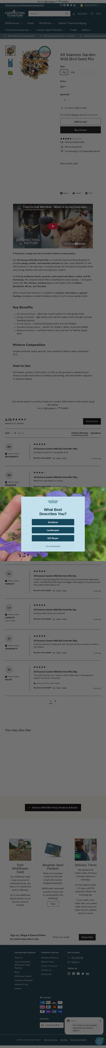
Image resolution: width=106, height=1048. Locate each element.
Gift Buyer (52, 538)
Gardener (53, 522)
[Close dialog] (103, 489)
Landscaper (53, 530)
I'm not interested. (53, 546)
